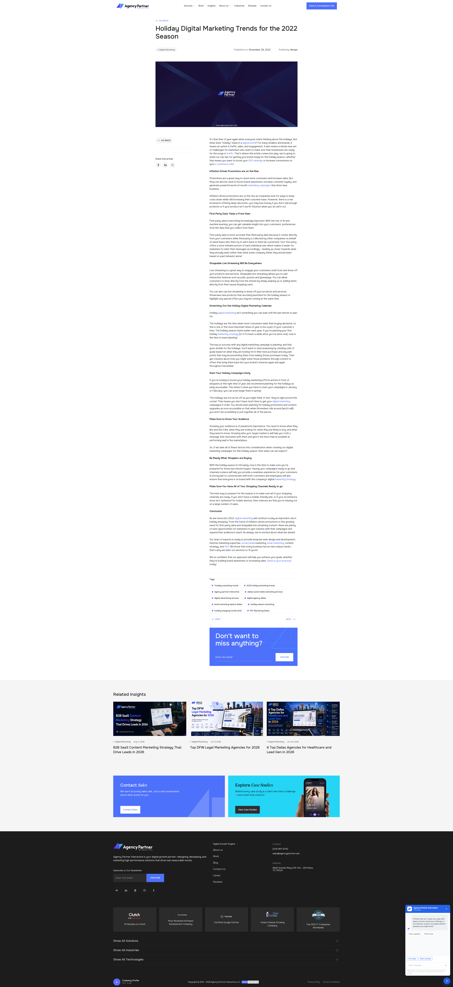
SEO (226, 546)
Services (188, 6)
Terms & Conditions (331, 982)
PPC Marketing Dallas (259, 610)
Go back (164, 20)
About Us (223, 6)
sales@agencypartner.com (286, 853)
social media (248, 543)
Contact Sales (130, 809)
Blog (215, 862)
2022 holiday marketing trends (261, 585)
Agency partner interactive (226, 592)
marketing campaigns (259, 185)
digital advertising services (226, 598)
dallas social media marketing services (265, 592)
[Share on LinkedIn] (165, 165)
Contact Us (265, 6)
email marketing (275, 543)
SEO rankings (255, 160)
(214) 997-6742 (280, 849)
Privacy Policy (314, 982)
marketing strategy (228, 334)
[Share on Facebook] (158, 165)
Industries (239, 6)
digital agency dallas (256, 598)
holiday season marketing (262, 604)
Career (216, 875)
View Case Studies (247, 809)
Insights (211, 6)
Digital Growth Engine (224, 844)
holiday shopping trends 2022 (228, 610)
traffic (230, 153)
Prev (218, 619)
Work (201, 6)
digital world (249, 142)
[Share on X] (172, 165)
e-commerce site (224, 164)
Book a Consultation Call (321, 5)
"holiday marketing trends (226, 585)
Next (289, 619)
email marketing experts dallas (228, 604)
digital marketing (227, 312)
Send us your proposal (279, 560)
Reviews (252, 6)
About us (218, 850)
